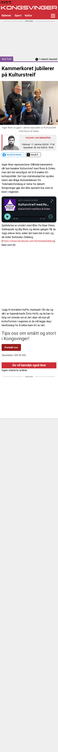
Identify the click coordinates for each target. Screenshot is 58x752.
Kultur (28, 15)
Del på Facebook (14, 155)
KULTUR (6, 59)
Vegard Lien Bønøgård (38, 138)
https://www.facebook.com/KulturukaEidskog (28, 241)
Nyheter (6, 15)
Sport (18, 15)
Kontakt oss (11, 347)
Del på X (34, 155)
